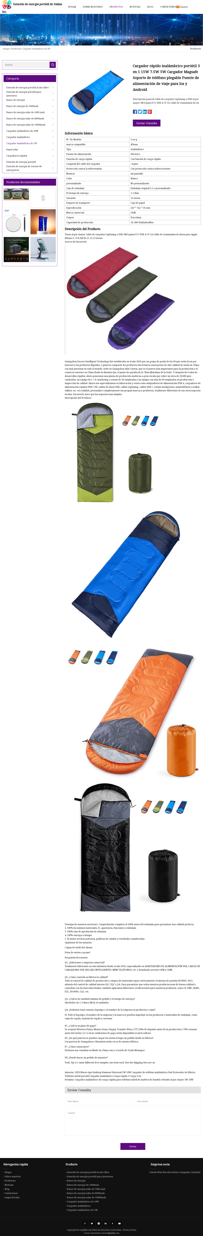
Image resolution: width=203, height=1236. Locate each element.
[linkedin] (105, 1223)
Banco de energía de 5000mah (22, 106)
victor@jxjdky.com (110, 1233)
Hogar (72, 6)
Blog (150, 6)
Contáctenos (168, 6)
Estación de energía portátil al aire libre (27, 87)
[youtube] (119, 1223)
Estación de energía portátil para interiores (23, 93)
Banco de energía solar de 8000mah (25, 118)
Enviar (132, 1146)
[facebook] (85, 1223)
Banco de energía (15, 99)
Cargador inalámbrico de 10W (22, 130)
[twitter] (92, 1223)
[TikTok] (112, 1223)
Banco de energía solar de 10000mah (25, 124)
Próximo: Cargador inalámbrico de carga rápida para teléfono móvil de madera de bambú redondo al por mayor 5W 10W (129, 1079)
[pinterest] (99, 1223)
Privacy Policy (129, 1230)
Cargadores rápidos (16, 155)
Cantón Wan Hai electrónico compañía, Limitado (174, 1172)
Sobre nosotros (93, 6)
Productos (116, 6)
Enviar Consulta (146, 123)
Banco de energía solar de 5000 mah (25, 112)
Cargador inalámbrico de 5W (36, 48)
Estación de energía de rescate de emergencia (24, 168)
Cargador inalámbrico (18, 137)
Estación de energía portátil (21, 161)
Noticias (135, 6)
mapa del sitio (12, 1197)
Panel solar (12, 149)
